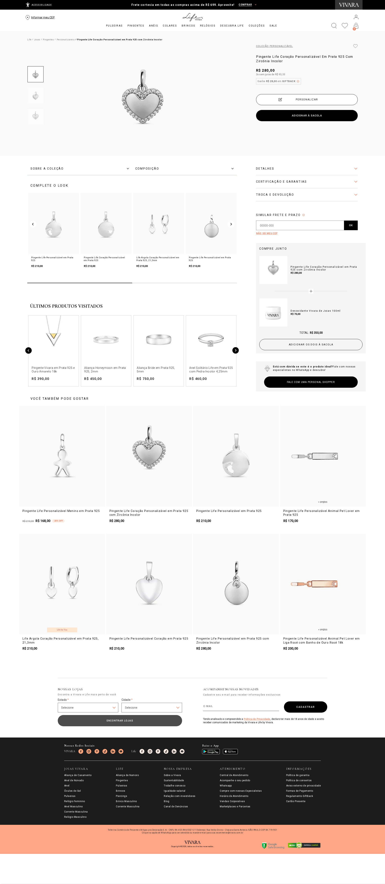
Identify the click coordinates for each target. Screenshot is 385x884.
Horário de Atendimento (234, 796)
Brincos (120, 790)
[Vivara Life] (192, 17)
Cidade (127, 699)
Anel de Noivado (74, 780)
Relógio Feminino (74, 801)
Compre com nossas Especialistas (241, 790)
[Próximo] (235, 351)
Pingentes (48, 40)
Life (29, 40)
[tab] (79, 168)
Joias (37, 40)
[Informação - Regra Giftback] (298, 81)
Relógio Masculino (75, 817)
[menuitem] (114, 25)
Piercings (121, 796)
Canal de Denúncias (176, 806)
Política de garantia (298, 775)
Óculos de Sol (72, 790)
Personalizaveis (66, 40)
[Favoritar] (355, 46)
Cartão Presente (296, 801)
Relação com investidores (180, 796)
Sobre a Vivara (172, 775)
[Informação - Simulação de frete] (303, 215)
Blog (166, 801)
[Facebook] (80, 751)
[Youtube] (121, 751)
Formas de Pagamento (299, 790)
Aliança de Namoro (127, 775)
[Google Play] (211, 751)
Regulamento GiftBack (299, 796)
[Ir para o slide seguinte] (231, 224)
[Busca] (334, 25)
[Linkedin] (112, 751)
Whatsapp (226, 785)
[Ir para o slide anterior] (33, 224)
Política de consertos (299, 780)
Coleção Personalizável (274, 46)
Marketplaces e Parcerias (235, 806)
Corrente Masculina (76, 811)
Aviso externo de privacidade (303, 785)
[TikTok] (104, 751)
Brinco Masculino (126, 801)
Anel (67, 785)
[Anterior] (28, 351)
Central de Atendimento (234, 775)
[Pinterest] (96, 751)
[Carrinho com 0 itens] (356, 26)
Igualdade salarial (174, 790)
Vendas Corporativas (232, 801)
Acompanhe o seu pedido (235, 780)
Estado (63, 699)
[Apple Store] (230, 751)
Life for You (62, 630)
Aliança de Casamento (78, 775)
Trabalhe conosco (174, 785)
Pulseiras (69, 796)
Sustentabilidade (174, 780)
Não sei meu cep (267, 233)
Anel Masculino (73, 806)
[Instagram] (88, 751)
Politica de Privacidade (257, 719)
